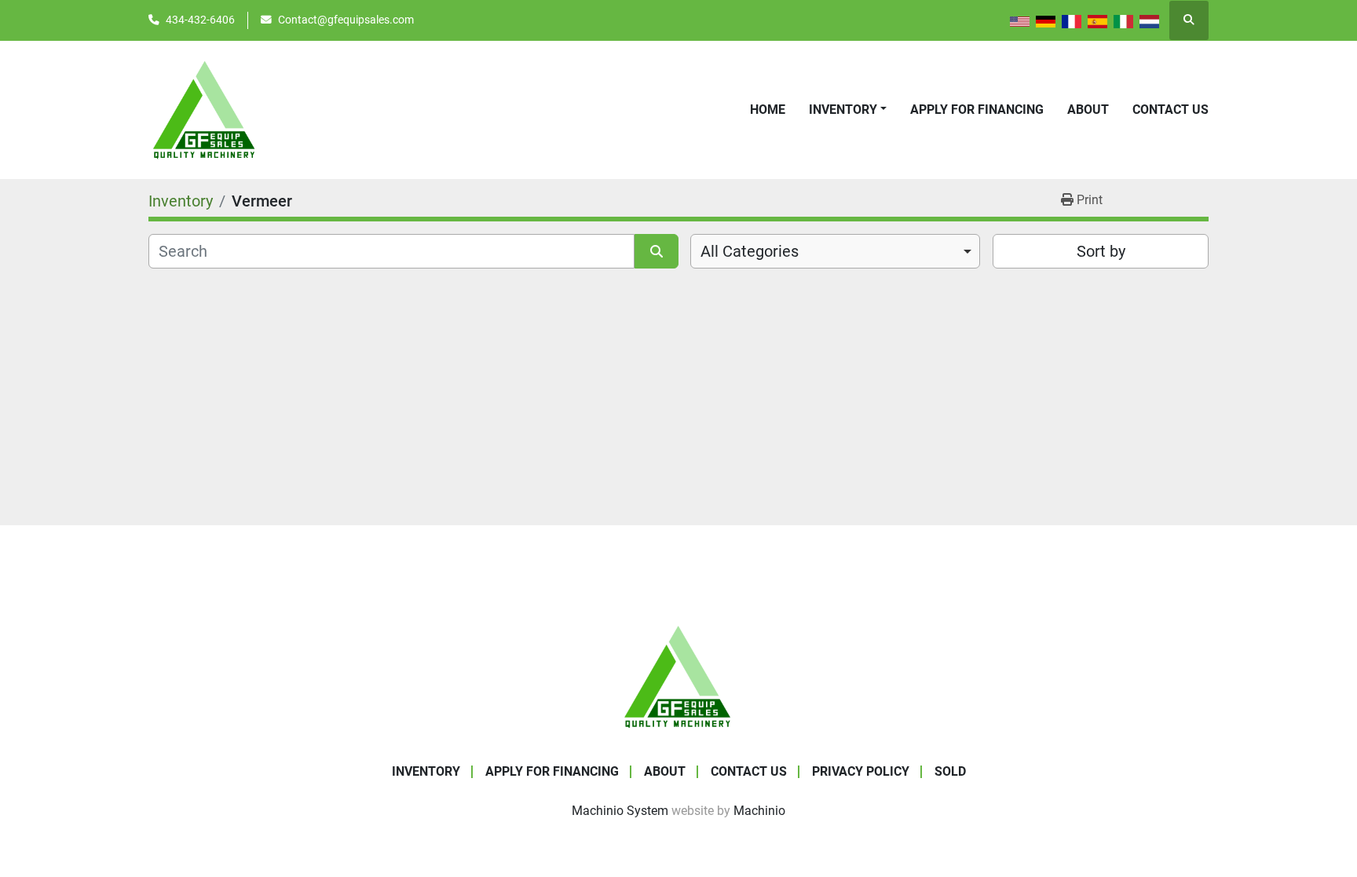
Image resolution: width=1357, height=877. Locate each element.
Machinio (759, 810)
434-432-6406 (200, 19)
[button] (848, 109)
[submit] (656, 251)
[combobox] (835, 251)
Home (767, 109)
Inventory (843, 109)
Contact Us (1170, 109)
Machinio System (620, 810)
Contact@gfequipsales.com (346, 19)
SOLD (950, 771)
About (1088, 109)
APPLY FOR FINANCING (977, 109)
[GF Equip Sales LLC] (678, 675)
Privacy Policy (860, 771)
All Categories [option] (749, 251)
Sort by (1101, 251)
